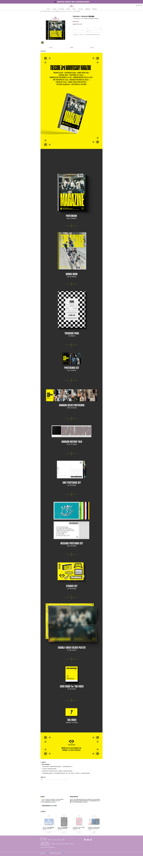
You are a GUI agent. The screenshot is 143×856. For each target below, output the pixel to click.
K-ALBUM (54, 9)
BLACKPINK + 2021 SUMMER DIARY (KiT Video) (79, 828)
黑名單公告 (94, 9)
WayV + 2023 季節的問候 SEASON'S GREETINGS (63, 828)
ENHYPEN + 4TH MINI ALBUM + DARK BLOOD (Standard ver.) (94, 828)
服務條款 (62, 839)
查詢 (41, 839)
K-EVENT (74, 9)
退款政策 (53, 839)
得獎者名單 (88, 9)
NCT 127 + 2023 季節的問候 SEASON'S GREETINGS (48, 828)
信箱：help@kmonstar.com (45, 845)
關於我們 (45, 839)
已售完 (87, 31)
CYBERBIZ (63, 853)
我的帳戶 (49, 839)
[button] (69, 28)
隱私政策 (58, 839)
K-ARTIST (48, 9)
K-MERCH (68, 9)
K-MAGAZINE (61, 9)
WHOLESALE (80, 9)
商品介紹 (51, 47)
